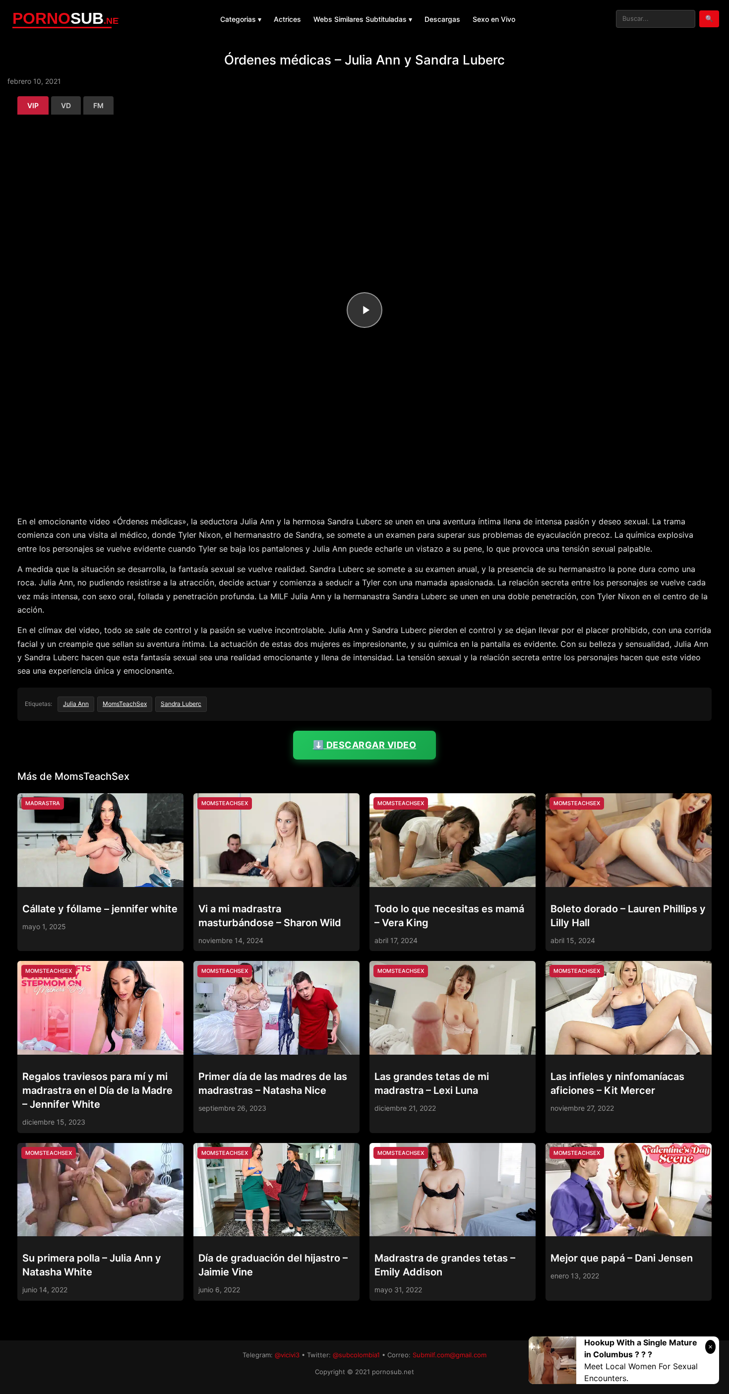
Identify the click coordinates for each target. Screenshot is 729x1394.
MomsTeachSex (125, 703)
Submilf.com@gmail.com (449, 1355)
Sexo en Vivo (494, 19)
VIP (33, 105)
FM (98, 105)
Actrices (287, 19)
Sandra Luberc (181, 703)
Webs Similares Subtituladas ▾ (362, 19)
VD (66, 105)
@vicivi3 (287, 1355)
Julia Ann (76, 703)
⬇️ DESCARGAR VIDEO (365, 745)
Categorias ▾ (240, 19)
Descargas (442, 19)
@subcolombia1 (356, 1355)
